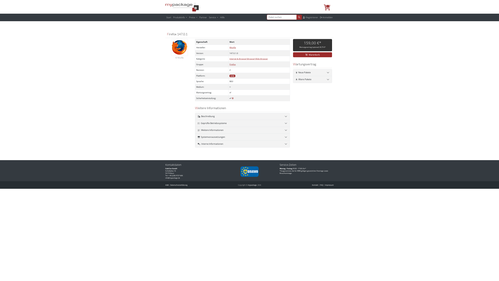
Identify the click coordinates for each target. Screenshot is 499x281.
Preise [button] (192, 17)
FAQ (321, 185)
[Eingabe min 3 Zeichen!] (299, 17)
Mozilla (232, 47)
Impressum (329, 185)
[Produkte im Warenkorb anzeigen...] (329, 9)
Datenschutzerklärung (178, 185)
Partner (203, 17)
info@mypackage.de (172, 178)
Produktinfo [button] (179, 17)
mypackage (252, 185)
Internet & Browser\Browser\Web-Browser (248, 59)
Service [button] (212, 17)
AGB (167, 185)
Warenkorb (314, 54)
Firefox (232, 64)
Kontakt (315, 185)
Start (168, 17)
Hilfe (222, 17)
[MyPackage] (182, 7)
